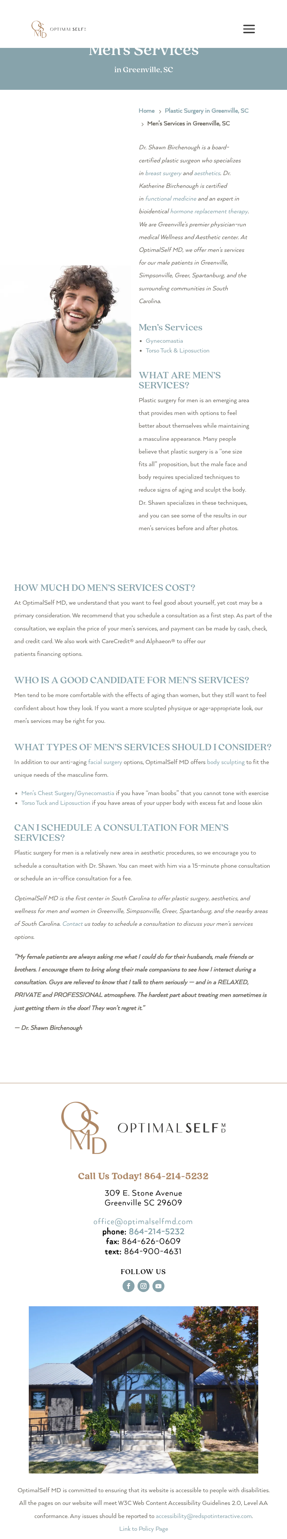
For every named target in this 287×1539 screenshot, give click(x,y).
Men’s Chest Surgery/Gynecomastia (67, 793)
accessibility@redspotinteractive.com (204, 1516)
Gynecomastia (164, 341)
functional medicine (170, 198)
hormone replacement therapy (209, 211)
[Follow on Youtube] (158, 1286)
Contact (72, 924)
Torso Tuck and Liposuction (55, 803)
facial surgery (105, 762)
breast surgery (163, 173)
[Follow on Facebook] (129, 1286)
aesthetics (207, 173)
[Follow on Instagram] (143, 1286)
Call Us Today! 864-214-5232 (143, 1176)
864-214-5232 (157, 1231)
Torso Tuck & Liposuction (178, 350)
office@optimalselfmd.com (143, 1221)
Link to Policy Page (143, 1529)
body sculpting (226, 762)
